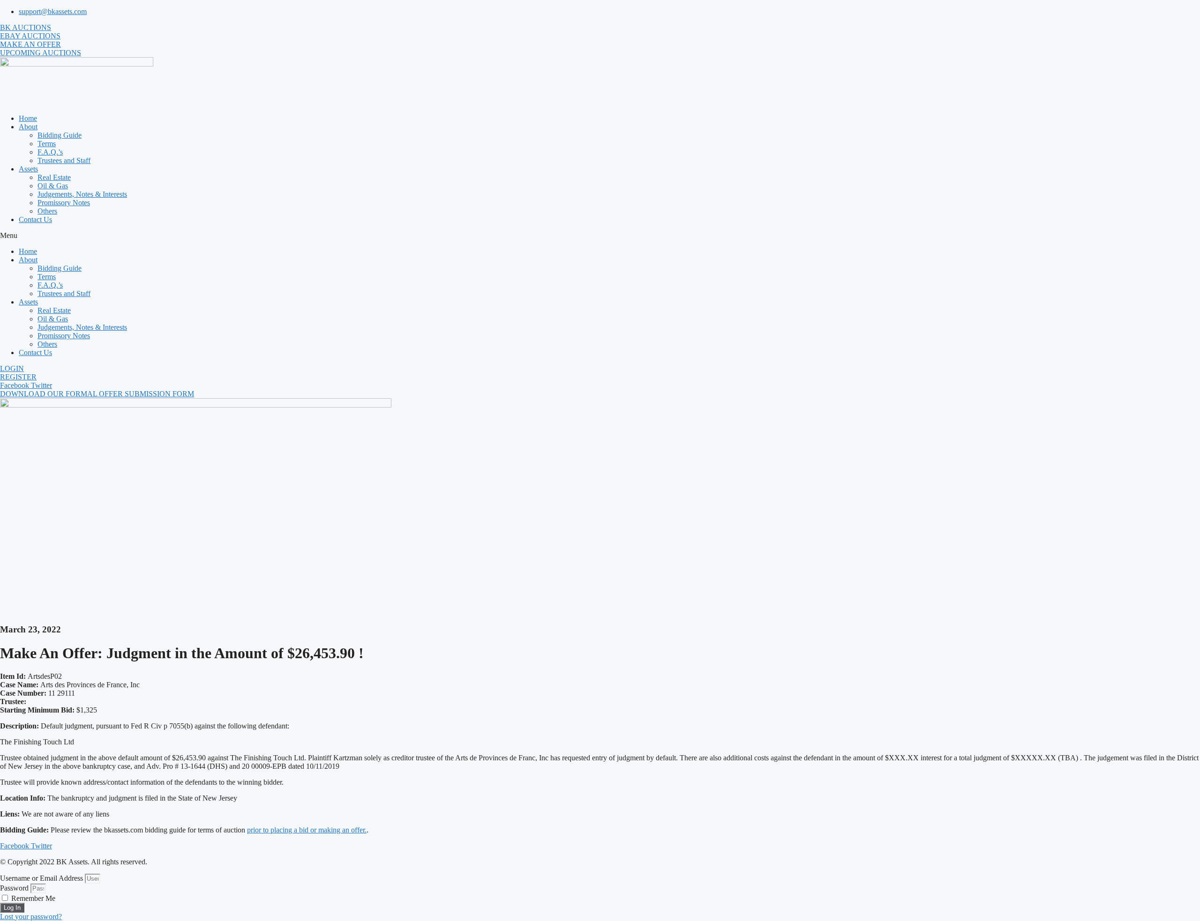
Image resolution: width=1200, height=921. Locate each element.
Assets (28, 169)
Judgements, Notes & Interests (82, 194)
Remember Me (32, 898)
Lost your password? (31, 917)
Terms (47, 144)
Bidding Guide (60, 135)
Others (47, 211)
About (28, 127)
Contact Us (35, 219)
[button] (600, 235)
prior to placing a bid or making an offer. (307, 830)
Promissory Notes (64, 203)
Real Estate (54, 177)
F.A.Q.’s (50, 152)
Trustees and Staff (64, 160)
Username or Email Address (41, 878)
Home (28, 118)
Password (14, 888)
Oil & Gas (53, 186)
